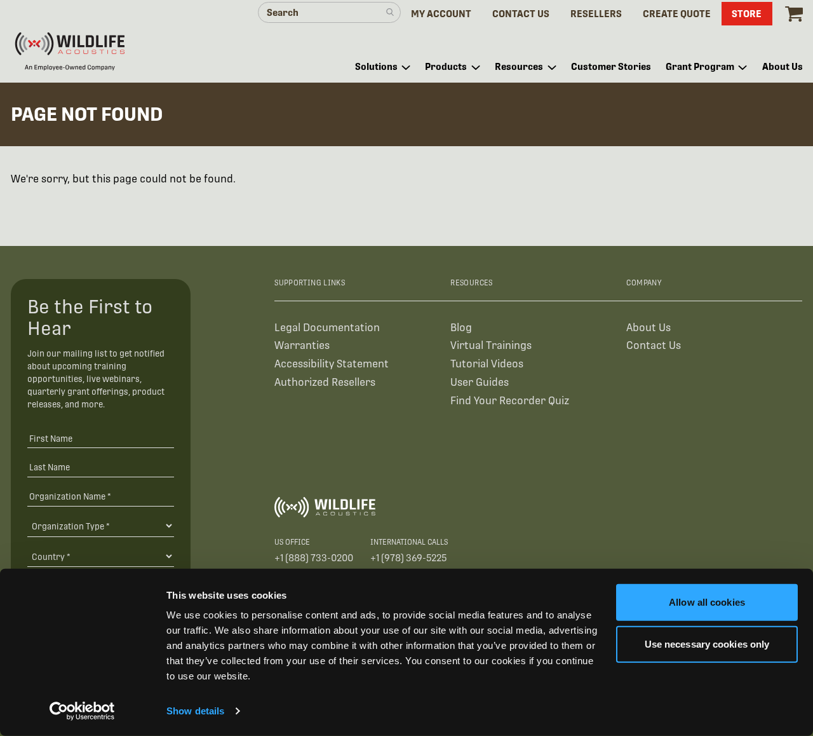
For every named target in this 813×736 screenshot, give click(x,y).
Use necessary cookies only (707, 643)
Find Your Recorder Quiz (509, 401)
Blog (461, 328)
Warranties (302, 345)
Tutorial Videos (486, 364)
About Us (648, 328)
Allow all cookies (707, 602)
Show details (195, 710)
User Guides (479, 382)
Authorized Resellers (324, 382)
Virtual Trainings (491, 345)
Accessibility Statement (331, 364)
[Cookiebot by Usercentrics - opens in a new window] (82, 711)
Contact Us (653, 345)
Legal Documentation (327, 328)
